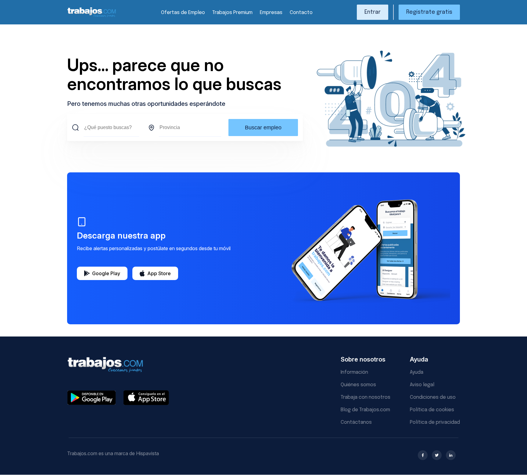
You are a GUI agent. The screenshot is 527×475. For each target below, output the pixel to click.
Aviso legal (422, 384)
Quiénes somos (358, 384)
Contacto (301, 12)
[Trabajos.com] (92, 16)
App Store (159, 273)
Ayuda (416, 372)
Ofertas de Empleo (183, 12)
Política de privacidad (435, 422)
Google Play (106, 273)
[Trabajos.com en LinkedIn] (451, 455)
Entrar (372, 12)
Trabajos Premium (232, 12)
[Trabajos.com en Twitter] (437, 455)
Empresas (271, 12)
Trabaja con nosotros (365, 397)
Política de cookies (432, 409)
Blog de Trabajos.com (365, 409)
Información (354, 372)
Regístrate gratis (429, 12)
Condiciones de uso (433, 397)
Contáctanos (356, 422)
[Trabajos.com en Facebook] (423, 455)
